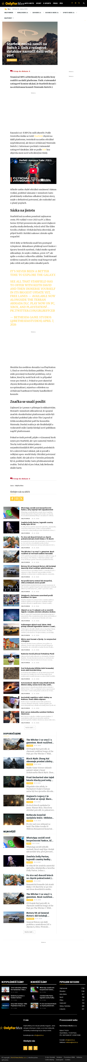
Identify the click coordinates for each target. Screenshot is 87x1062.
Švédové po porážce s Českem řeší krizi (18, 997)
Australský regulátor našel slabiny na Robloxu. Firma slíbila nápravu (36, 698)
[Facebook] (72, 3)
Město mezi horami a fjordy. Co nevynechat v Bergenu (38, 640)
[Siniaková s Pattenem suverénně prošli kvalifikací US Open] (11, 600)
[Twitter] (79, 3)
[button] (84, 3)
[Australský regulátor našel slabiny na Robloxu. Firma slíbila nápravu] (11, 702)
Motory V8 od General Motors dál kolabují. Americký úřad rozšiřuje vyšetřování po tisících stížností (38, 567)
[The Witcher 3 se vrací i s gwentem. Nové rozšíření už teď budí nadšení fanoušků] (11, 556)
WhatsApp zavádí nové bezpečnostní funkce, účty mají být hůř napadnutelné (37, 509)
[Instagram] (75, 3)
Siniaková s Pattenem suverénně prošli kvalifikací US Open (37, 596)
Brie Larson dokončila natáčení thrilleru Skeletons (37, 713)
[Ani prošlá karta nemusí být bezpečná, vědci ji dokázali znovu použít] (11, 586)
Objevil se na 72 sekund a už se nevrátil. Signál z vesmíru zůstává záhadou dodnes (38, 611)
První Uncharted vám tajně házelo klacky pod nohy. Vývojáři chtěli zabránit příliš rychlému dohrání (40, 779)
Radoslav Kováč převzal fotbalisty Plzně (37, 654)
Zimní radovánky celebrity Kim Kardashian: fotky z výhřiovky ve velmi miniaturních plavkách (19, 989)
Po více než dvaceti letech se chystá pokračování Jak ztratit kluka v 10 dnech (37, 538)
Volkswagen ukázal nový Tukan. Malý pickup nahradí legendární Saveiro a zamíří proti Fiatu (38, 625)
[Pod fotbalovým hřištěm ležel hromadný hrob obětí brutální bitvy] (11, 673)
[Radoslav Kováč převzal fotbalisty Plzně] (11, 659)
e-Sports (12, 60)
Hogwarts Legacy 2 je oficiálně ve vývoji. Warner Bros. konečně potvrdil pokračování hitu (39, 797)
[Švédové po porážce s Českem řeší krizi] (5, 997)
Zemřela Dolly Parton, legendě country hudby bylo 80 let (37, 523)
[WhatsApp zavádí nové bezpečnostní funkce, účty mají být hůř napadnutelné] (11, 513)
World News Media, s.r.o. (19, 1057)
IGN (44, 149)
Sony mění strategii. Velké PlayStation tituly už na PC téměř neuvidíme (19, 1005)
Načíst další (29, 728)
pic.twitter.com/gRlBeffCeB (32, 310)
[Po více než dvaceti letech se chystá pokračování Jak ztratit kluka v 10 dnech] (11, 542)
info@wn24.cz (39, 1035)
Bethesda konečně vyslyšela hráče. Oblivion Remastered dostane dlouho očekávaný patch (39, 816)
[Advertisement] (33, 111)
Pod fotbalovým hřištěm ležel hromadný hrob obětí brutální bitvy (37, 669)
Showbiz (29, 862)
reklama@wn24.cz (72, 1042)
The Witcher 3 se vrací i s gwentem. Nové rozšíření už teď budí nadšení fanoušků (37, 552)
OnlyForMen (19, 485)
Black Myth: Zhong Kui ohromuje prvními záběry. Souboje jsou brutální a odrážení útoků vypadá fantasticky (39, 760)
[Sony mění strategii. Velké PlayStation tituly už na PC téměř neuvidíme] (5, 1005)
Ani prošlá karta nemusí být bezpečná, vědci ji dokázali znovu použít (36, 582)
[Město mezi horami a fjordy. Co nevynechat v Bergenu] (11, 644)
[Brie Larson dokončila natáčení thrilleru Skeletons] (11, 717)
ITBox (29, 843)
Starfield (38, 136)
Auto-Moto (30, 918)
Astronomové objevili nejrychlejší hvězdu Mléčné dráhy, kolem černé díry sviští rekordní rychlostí (38, 684)
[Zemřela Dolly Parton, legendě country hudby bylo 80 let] (11, 527)
